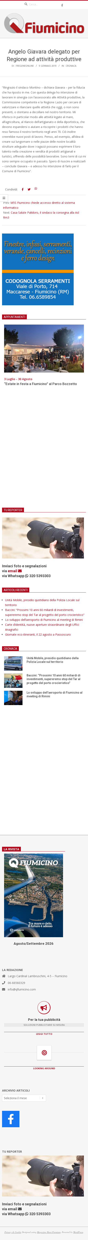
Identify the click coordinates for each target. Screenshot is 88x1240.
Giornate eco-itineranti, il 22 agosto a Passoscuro (38, 634)
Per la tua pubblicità (44, 1020)
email (13, 571)
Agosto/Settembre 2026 (33, 943)
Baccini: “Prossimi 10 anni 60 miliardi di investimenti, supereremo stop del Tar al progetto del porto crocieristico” (53, 679)
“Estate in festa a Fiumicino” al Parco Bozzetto (40, 384)
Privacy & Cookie (13, 1232)
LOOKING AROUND (44, 1068)
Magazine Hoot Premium (49, 1232)
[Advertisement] (44, 449)
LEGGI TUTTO (44, 1033)
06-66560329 (16, 983)
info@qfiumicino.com (22, 989)
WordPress (78, 1232)
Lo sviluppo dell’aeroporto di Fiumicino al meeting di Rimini (44, 620)
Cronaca (71, 65)
